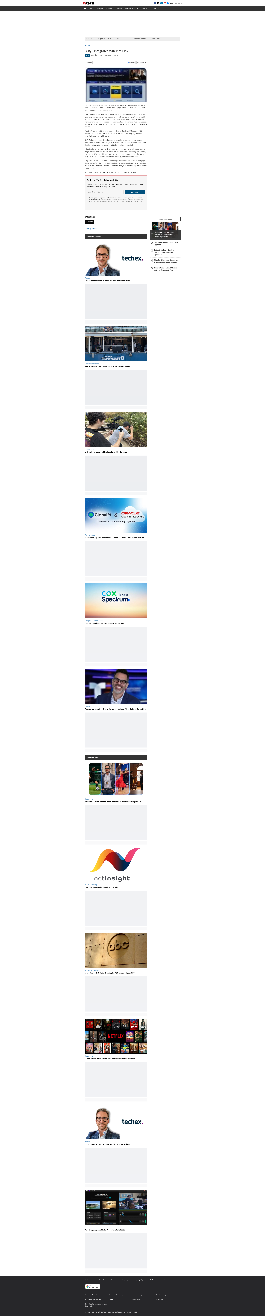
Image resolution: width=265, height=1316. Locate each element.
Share (90, 62)
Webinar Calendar (140, 39)
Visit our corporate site (158, 1280)
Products (110, 8)
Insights (100, 8)
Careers (111, 1299)
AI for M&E (156, 39)
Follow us (132, 62)
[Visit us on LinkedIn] (161, 3)
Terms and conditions (92, 1295)
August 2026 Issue (104, 39)
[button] (179, 3)
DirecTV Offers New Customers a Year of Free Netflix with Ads (166, 261)
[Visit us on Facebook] (155, 3)
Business (88, 45)
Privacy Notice (95, 199)
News (91, 8)
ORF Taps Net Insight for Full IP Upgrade (166, 243)
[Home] (85, 8)
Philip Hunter (97, 55)
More (155, 8)
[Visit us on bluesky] (168, 3)
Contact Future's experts (117, 1295)
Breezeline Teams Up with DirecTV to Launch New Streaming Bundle (164, 234)
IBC (118, 39)
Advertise (159, 1299)
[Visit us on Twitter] (158, 3)
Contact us (136, 1299)
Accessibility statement (93, 1299)
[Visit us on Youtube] (165, 3)
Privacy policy (137, 1295)
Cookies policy (161, 1295)
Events (119, 8)
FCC (126, 39)
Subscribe (145, 8)
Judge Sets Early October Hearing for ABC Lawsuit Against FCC (164, 252)
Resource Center (131, 8)
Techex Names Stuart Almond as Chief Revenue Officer (165, 269)
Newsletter (143, 62)
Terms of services (113, 198)
